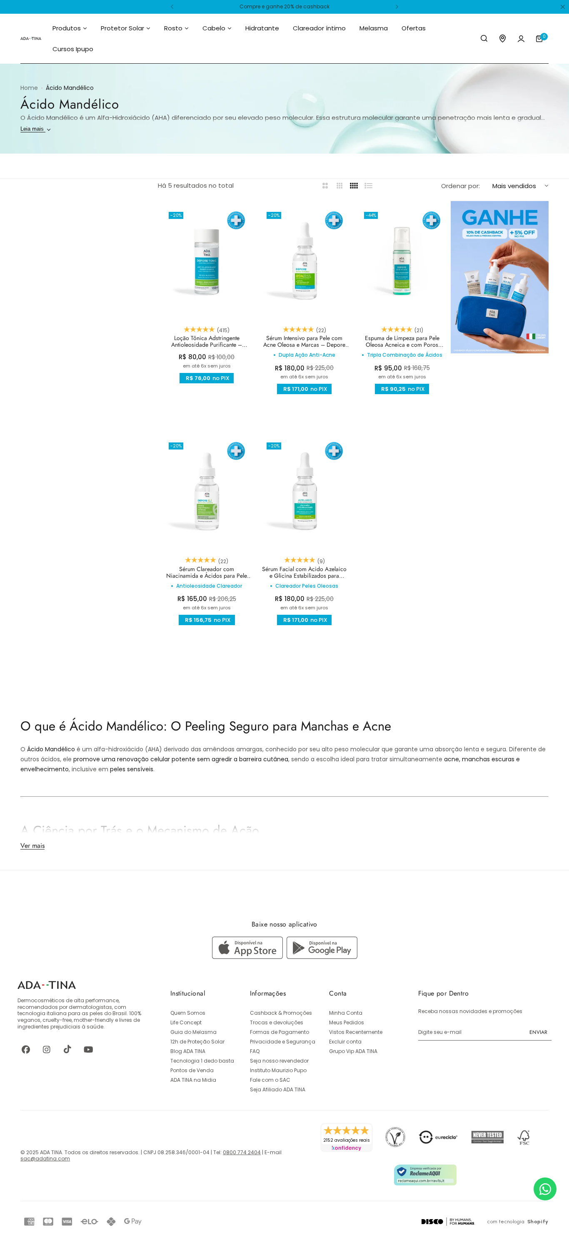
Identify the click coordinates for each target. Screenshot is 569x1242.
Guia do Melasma (193, 1032)
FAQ (255, 1051)
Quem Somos (187, 1012)
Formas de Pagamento (279, 1032)
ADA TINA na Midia (193, 1079)
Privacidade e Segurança (282, 1041)
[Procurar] (484, 39)
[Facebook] (25, 1049)
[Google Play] (322, 956)
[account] (521, 39)
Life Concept (186, 1022)
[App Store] (249, 956)
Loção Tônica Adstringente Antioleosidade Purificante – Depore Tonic (206, 341)
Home (29, 88)
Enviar (538, 1032)
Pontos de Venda (192, 1070)
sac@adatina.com (45, 1158)
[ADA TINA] (30, 38)
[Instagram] (46, 1049)
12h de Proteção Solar (197, 1041)
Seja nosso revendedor (279, 1060)
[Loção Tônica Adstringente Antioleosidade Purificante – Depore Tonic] (206, 261)
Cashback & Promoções (281, 1012)
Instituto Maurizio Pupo (278, 1070)
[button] (172, 6)
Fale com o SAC (270, 1079)
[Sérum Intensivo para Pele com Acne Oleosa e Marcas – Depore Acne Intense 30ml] (304, 261)
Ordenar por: (460, 185)
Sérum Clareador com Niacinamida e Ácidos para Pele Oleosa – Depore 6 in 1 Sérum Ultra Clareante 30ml (206, 572)
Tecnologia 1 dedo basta (202, 1060)
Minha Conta (345, 1012)
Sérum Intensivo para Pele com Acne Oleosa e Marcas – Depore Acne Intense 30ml (304, 341)
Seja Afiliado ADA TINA (277, 1089)
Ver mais (32, 845)
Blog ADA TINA (187, 1051)
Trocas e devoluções (276, 1022)
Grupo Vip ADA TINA (353, 1051)
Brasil (119, 1013)
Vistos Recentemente (355, 1032)
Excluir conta (345, 1041)
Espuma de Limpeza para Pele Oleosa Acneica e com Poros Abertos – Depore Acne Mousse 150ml (402, 341)
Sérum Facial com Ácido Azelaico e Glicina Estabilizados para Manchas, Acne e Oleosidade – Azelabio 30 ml (304, 572)
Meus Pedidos (346, 1022)
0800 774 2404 (242, 1152)
